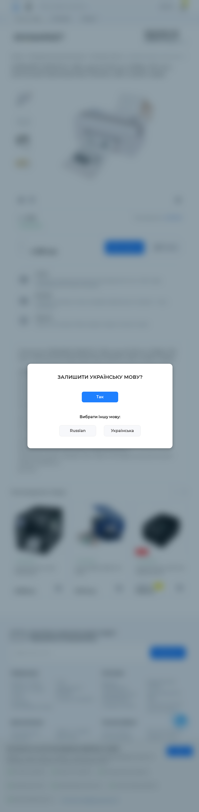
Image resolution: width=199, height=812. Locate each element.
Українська (122, 430)
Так (100, 397)
